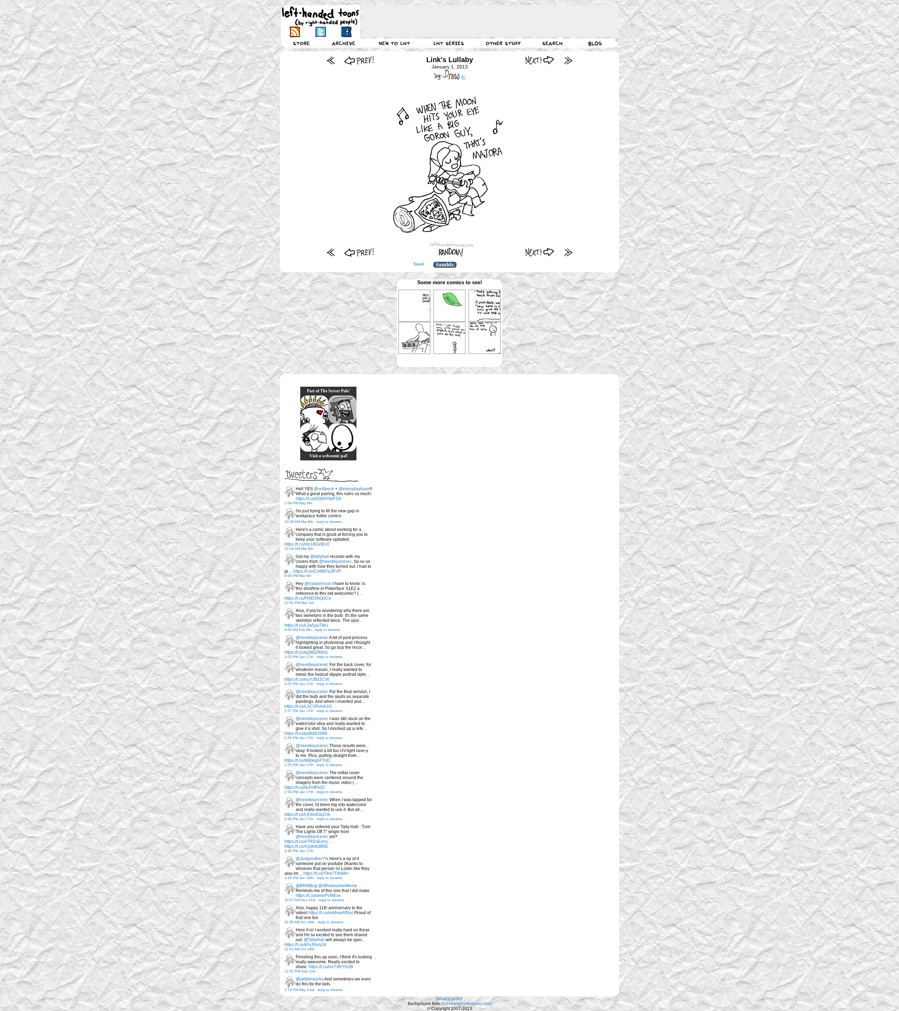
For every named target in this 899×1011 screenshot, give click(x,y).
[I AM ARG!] (342, 409)
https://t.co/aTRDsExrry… (308, 841)
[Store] (301, 43)
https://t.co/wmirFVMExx (318, 895)
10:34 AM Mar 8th (298, 549)
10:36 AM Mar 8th (298, 522)
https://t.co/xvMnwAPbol (330, 912)
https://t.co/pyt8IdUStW (305, 733)
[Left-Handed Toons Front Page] (320, 16)
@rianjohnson (318, 583)
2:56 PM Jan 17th (299, 738)
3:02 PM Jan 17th (299, 684)
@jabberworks (309, 979)
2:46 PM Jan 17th (299, 851)
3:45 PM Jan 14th (299, 878)
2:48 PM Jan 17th (299, 819)
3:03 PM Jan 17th (299, 657)
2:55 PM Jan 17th (299, 765)
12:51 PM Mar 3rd (299, 603)
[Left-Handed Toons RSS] (294, 31)
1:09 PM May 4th (298, 503)
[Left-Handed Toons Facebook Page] (346, 31)
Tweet (418, 264)
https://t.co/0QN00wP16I (318, 498)
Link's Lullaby (449, 60)
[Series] (448, 43)
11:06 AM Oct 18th (299, 922)
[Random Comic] (451, 252)
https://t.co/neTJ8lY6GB (331, 966)
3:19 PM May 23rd (299, 990)
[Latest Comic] (568, 60)
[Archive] (343, 43)
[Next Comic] (540, 60)
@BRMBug (306, 885)
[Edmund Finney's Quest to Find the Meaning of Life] (314, 438)
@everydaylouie (354, 488)
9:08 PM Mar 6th (297, 576)
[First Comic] (331, 60)
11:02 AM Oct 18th (299, 949)
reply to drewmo (329, 522)
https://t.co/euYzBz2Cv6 (306, 679)
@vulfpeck (324, 488)
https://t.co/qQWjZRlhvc (306, 652)
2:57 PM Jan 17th (299, 711)
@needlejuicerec (335, 561)
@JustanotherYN (312, 858)
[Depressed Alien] (342, 438)
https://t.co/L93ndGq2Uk (307, 814)
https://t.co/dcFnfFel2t (304, 787)
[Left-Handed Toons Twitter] (320, 31)
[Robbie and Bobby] (314, 409)
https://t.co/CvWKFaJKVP (317, 571)
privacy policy (449, 998)
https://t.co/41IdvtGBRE (306, 846)
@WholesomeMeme (337, 885)
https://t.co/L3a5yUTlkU (306, 625)
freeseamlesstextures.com (466, 1003)
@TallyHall (314, 939)
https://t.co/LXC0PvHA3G (308, 706)
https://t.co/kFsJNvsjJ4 (305, 944)
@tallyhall (319, 556)
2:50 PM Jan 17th (299, 792)
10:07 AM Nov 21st (299, 900)
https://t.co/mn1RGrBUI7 (307, 544)
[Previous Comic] (359, 60)
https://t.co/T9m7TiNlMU (326, 873)
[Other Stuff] (503, 43)
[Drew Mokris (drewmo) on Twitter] (290, 492)
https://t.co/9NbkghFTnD (307, 760)
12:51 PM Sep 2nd (299, 971)
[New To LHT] (394, 43)
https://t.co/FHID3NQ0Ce (307, 598)
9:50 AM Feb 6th (297, 630)
